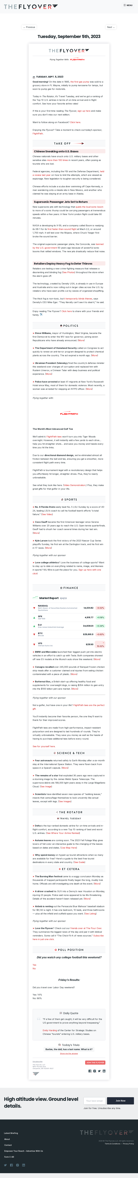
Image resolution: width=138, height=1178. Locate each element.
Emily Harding (50, 1030)
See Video (47, 514)
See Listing (90, 913)
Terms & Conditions (112, 1144)
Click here (75, 122)
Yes (34, 965)
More (81, 340)
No (34, 968)
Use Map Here (68, 847)
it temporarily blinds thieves (78, 298)
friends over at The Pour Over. (86, 928)
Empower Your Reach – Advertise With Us (23, 1151)
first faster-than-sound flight (62, 229)
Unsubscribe (37, 1061)
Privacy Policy (128, 1144)
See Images (65, 801)
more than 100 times (57, 160)
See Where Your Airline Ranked (63, 833)
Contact (8, 1145)
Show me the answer (69, 1053)
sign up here (84, 111)
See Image (46, 786)
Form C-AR (9, 1157)
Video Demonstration (74, 485)
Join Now (120, 1101)
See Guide (79, 862)
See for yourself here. (44, 746)
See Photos (69, 272)
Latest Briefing (11, 1133)
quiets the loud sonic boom (89, 206)
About (7, 1139)
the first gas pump (80, 81)
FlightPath (38, 133)
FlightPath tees (54, 436)
